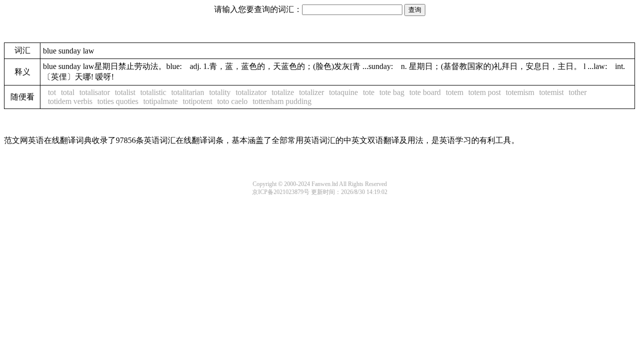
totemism (520, 92)
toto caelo (232, 101)
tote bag (391, 92)
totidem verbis (70, 101)
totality (220, 92)
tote (368, 92)
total (67, 92)
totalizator (251, 92)
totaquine (343, 92)
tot (52, 92)
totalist (125, 92)
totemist (551, 92)
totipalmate (160, 101)
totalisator (94, 92)
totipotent (197, 101)
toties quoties (117, 101)
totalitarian (187, 92)
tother (578, 92)
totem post (484, 92)
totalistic (153, 92)
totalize (283, 92)
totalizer (311, 92)
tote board (425, 92)
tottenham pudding (282, 101)
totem (454, 92)
